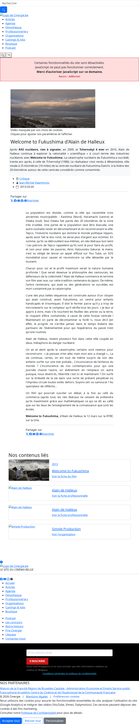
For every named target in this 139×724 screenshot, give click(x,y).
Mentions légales (37, 696)
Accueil (9, 583)
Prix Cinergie (13, 630)
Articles (10, 19)
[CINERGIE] (14, 15)
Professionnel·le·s (16, 31)
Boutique (11, 44)
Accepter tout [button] (11, 721)
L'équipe (10, 634)
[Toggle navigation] (2, 55)
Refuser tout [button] (33, 721)
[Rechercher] (3, 9)
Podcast (10, 48)
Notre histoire (14, 626)
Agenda (10, 23)
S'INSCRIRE (37, 661)
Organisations (14, 35)
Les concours (13, 622)
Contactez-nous (15, 638)
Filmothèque (13, 27)
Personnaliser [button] (55, 721)
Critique (24, 178)
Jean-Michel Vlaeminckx (34, 183)
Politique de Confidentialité (38, 713)
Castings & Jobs (15, 40)
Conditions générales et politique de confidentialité (69, 673)
